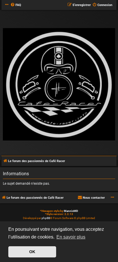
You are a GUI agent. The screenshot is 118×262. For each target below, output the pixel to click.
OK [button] (32, 251)
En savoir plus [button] (70, 237)
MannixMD (71, 210)
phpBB (46, 218)
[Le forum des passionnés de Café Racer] (59, 85)
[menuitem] (15, 5)
